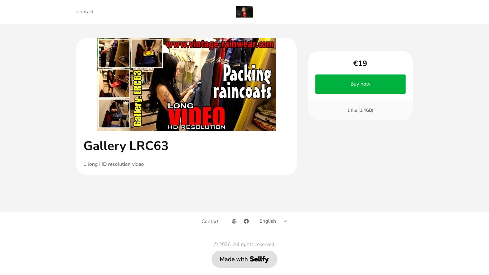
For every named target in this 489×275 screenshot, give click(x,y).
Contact (84, 11)
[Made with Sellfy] (244, 259)
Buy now (360, 84)
